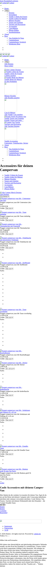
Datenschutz (8, 528)
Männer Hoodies (14, 20)
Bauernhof (3, 513)
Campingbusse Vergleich (17, 42)
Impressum (8, 526)
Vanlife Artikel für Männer (18, 19)
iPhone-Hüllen (14, 30)
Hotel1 (2, 507)
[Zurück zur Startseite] (7, 3)
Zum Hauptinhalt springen (9, 1)
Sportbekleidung (14, 32)
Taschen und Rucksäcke (17, 24)
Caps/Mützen (13, 28)
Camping (3, 511)
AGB (6, 530)
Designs (11, 13)
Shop (7, 11)
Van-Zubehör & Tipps (16, 38)
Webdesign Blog (14, 44)
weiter (2, 483)
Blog (6, 36)
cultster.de (37, 534)
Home (6, 8)
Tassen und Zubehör (16, 22)
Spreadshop (13, 15)
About (6, 34)
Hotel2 (2, 509)
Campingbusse (14, 40)
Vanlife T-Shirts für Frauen (18, 17)
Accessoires (13, 26)
